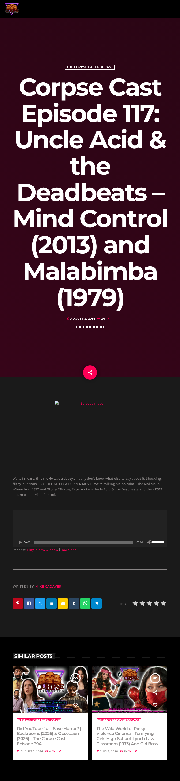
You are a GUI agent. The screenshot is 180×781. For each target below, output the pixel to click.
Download (69, 550)
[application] (90, 528)
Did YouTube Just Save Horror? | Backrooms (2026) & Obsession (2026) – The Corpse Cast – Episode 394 (49, 736)
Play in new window (42, 550)
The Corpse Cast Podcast (90, 67)
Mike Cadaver (48, 586)
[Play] (20, 542)
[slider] (158, 542)
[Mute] (149, 542)
